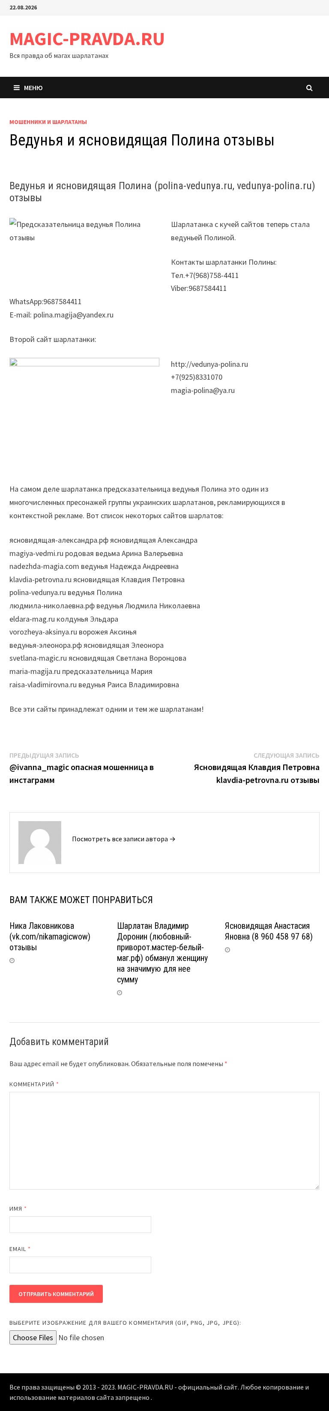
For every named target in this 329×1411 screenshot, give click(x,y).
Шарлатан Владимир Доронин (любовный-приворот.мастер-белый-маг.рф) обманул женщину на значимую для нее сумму (162, 953)
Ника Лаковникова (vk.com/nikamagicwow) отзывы (49, 936)
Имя (18, 1208)
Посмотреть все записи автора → (124, 838)
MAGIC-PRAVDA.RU (87, 38)
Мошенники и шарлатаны (48, 122)
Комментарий (34, 1084)
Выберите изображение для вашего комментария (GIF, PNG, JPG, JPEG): (125, 1322)
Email (20, 1249)
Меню (33, 87)
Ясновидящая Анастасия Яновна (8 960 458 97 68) (269, 931)
